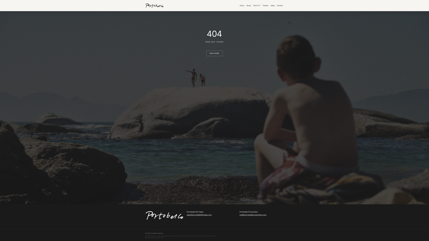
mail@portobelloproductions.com (253, 215)
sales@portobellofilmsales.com (199, 215)
